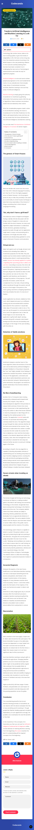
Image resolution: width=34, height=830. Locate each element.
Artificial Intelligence (9, 10)
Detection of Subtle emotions (13, 139)
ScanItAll (20, 417)
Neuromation (8, 146)
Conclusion (8, 148)
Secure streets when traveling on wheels (16, 143)
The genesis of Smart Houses (12, 134)
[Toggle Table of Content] (25, 132)
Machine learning (8, 94)
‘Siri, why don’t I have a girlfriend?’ (14, 136)
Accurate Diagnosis (10, 144)
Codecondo (17, 3)
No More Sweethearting (11, 141)
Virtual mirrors (9, 137)
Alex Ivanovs (17, 761)
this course (18, 731)
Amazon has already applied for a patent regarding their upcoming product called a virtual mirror (17, 263)
